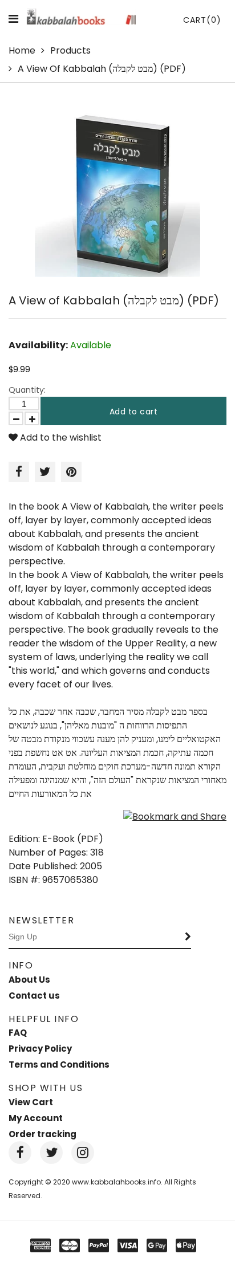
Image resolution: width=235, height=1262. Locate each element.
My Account (36, 1118)
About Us (29, 980)
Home (22, 50)
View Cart (31, 1102)
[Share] (19, 472)
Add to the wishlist (60, 437)
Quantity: (27, 390)
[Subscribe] (188, 937)
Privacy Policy (40, 1049)
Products (70, 50)
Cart (202, 20)
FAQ (18, 1033)
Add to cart (134, 411)
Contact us (34, 996)
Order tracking (42, 1134)
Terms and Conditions (59, 1064)
